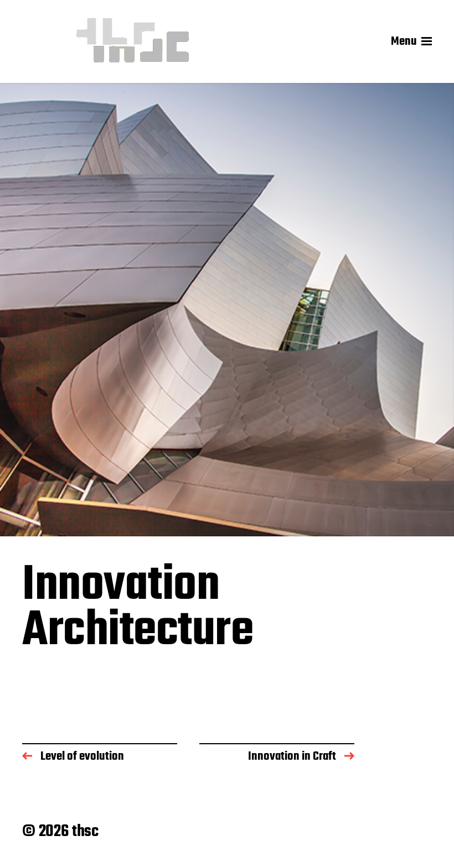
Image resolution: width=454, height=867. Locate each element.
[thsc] (133, 41)
